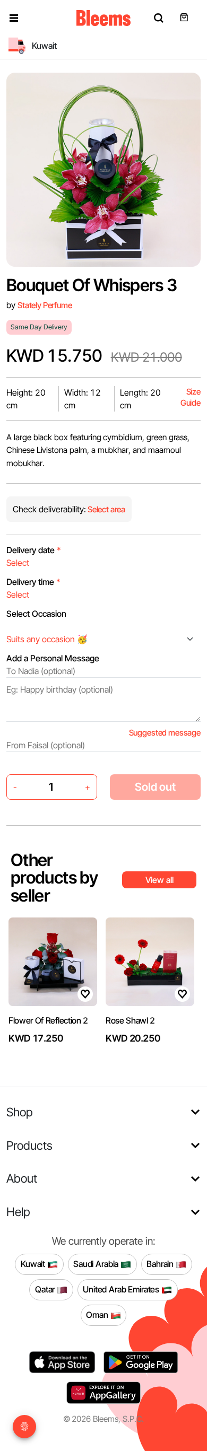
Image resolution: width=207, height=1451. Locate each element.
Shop (19, 1112)
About (21, 1178)
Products (29, 1145)
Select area (105, 509)
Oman (98, 1314)
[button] (13, 18)
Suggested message (165, 733)
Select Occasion (36, 613)
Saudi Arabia (96, 1263)
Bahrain (161, 1263)
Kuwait (34, 1263)
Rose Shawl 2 (130, 1020)
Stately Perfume (45, 305)
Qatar (46, 1289)
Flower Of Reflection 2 (48, 1020)
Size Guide (190, 397)
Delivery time (33, 581)
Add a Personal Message (52, 658)
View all (159, 880)
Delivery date (33, 550)
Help (18, 1211)
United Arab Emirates (122, 1289)
